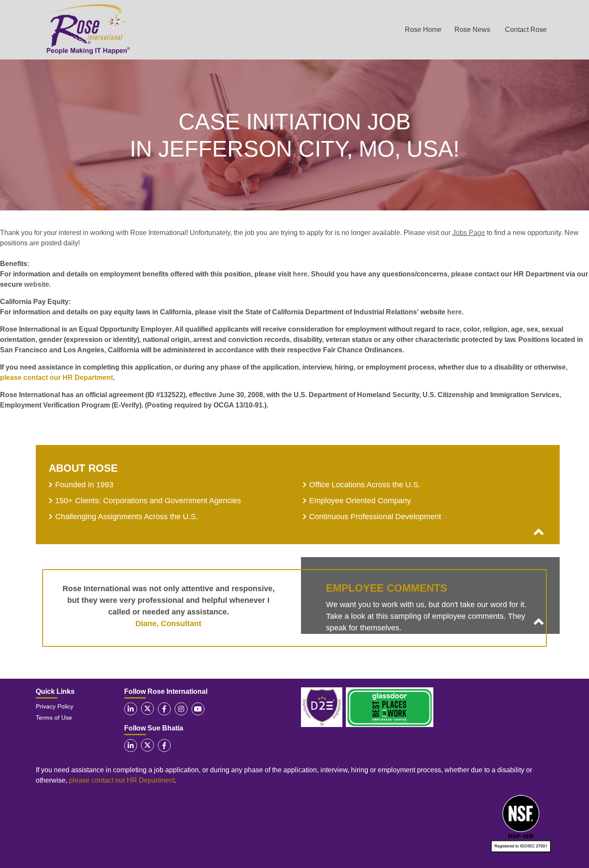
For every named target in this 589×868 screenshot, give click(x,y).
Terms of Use (54, 717)
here (300, 274)
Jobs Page (468, 232)
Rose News (472, 29)
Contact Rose (526, 29)
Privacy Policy (54, 706)
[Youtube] (197, 708)
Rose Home (423, 29)
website (36, 284)
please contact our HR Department (56, 377)
